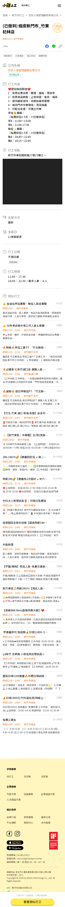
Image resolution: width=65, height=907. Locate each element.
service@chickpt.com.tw (29, 858)
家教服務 (28, 817)
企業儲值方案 (48, 794)
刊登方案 (11, 794)
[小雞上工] (10, 5)
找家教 (44, 776)
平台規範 (11, 822)
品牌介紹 (11, 817)
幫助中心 (28, 822)
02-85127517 (23, 855)
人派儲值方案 (14, 799)
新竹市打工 (18, 15)
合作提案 (45, 822)
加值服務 (28, 794)
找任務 (27, 776)
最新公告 (45, 817)
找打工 (10, 776)
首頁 (5, 15)
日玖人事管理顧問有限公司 (43, 15)
